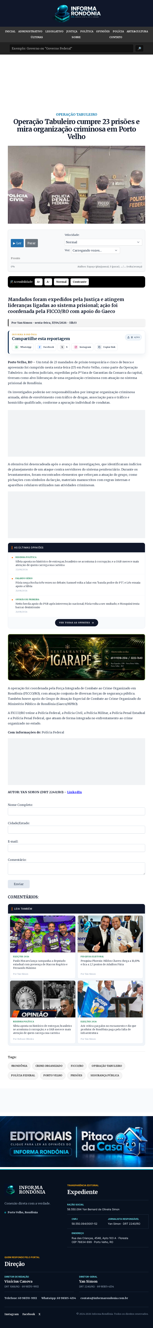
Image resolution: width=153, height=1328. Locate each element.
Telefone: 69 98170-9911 (20, 1298)
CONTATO (115, 37)
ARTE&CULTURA (137, 31)
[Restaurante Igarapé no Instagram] (76, 657)
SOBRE (76, 37)
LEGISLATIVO (54, 31)
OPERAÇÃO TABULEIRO (107, 1066)
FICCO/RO (77, 1066)
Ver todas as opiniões (74, 622)
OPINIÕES (103, 31)
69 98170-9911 (30, 1286)
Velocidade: (72, 235)
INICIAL (10, 31)
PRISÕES (76, 1075)
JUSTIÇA (71, 31)
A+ (38, 281)
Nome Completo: (20, 805)
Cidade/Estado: (19, 823)
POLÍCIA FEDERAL (23, 1075)
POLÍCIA (118, 31)
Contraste (80, 281)
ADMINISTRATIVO (30, 31)
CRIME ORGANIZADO (49, 1066)
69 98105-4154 (105, 1286)
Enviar (19, 884)
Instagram (11, 1314)
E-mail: (13, 841)
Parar (31, 243)
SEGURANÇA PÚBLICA (104, 1075)
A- (48, 281)
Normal (61, 281)
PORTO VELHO (52, 1075)
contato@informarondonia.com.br (104, 1298)
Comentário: (17, 860)
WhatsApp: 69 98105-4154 (58, 1298)
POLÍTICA (86, 31)
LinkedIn (74, 792)
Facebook (28, 1314)
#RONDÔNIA (19, 1066)
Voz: (67, 250)
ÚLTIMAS (37, 37)
